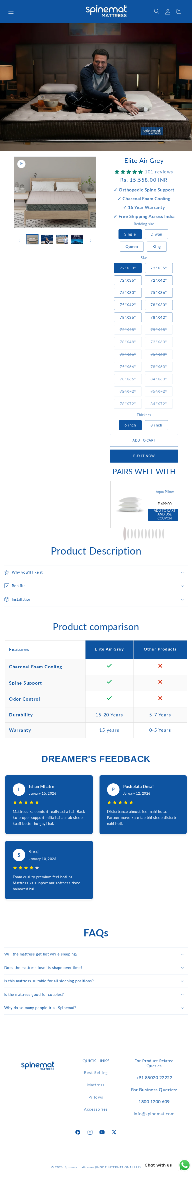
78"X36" (128, 317)
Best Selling (96, 1072)
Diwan (156, 234)
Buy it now (144, 456)
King (156, 246)
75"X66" (131, 366)
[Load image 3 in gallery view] (62, 239)
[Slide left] (19, 241)
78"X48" (131, 341)
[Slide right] (90, 241)
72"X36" (128, 280)
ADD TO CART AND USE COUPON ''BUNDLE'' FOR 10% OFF (165, 514)
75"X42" (128, 304)
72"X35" (158, 268)
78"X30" (158, 304)
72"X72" (131, 391)
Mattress (96, 1085)
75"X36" (158, 292)
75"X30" (128, 292)
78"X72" (131, 403)
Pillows (96, 1097)
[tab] (124, 533)
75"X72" (161, 391)
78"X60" (161, 366)
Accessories (96, 1109)
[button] (11, 11)
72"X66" (131, 354)
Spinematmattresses (79, 1167)
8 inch (156, 425)
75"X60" (161, 354)
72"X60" (161, 341)
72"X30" (128, 268)
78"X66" (131, 378)
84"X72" (161, 403)
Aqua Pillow (165, 492)
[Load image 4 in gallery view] (77, 239)
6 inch (130, 425)
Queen (132, 246)
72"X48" (131, 329)
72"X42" (158, 280)
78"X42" (158, 317)
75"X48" (161, 329)
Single (130, 234)
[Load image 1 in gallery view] (32, 239)
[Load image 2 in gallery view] (47, 239)
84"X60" (161, 378)
